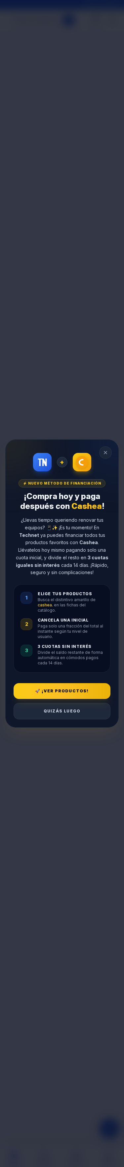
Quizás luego (62, 711)
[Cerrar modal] (105, 452)
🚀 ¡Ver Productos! (62, 690)
